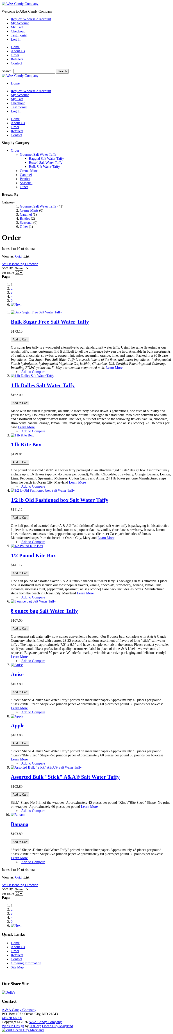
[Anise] (17, 665)
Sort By (7, 268)
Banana (19, 824)
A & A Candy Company (19, 1010)
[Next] (16, 304)
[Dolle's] (8, 992)
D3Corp (35, 1026)
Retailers (17, 59)
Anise (17, 674)
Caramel (26, 214)
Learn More (114, 368)
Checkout (18, 31)
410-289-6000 (12, 1018)
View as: (8, 256)
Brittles (25, 218)
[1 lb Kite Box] (22, 435)
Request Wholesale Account (31, 19)
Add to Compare (33, 372)
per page (8, 272)
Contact (16, 63)
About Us (18, 51)
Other (24, 226)
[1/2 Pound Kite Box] (27, 546)
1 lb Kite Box (26, 444)
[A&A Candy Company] (20, 4)
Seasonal (26, 222)
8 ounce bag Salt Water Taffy (44, 611)
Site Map (17, 967)
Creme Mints (29, 210)
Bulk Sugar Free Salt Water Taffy (50, 322)
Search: (7, 71)
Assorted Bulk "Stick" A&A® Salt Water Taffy (65, 777)
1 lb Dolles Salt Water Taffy (43, 385)
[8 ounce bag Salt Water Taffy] (33, 601)
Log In (15, 39)
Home (15, 47)
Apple (18, 725)
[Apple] (17, 716)
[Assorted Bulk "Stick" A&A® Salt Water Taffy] (46, 767)
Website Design (13, 1026)
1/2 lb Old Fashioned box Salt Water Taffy (59, 500)
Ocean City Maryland (57, 1026)
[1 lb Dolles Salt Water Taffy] (32, 376)
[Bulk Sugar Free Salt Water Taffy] (36, 312)
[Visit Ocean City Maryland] (23, 1030)
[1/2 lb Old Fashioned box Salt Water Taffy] (43, 490)
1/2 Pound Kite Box (33, 555)
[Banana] (18, 815)
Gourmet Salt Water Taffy (38, 206)
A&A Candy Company (45, 1022)
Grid (18, 256)
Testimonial (19, 35)
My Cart (17, 27)
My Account (20, 23)
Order (15, 55)
